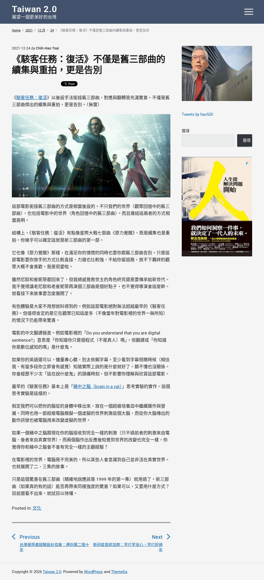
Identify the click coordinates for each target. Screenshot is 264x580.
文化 (36, 508)
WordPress (93, 571)
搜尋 (185, 131)
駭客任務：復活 (31, 97)
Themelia (119, 571)
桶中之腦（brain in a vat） (97, 386)
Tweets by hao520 (197, 114)
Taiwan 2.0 (52, 571)
